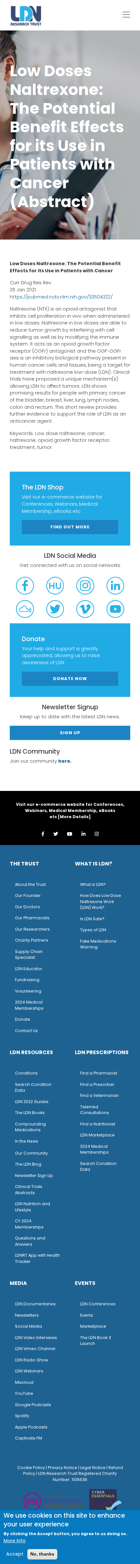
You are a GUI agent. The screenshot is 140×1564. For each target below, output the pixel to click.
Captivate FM (28, 1438)
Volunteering (28, 991)
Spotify (22, 1415)
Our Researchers (32, 929)
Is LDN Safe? (92, 919)
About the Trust (30, 884)
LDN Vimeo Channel (35, 1348)
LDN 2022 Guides (32, 1101)
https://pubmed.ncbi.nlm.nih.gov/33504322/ (61, 297)
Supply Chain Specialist (29, 954)
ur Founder (29, 895)
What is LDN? (93, 884)
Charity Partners (31, 940)
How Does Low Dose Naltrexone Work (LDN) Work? (100, 901)
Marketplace (93, 1326)
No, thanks (42, 1554)
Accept (14, 1554)
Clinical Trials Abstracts (28, 1189)
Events (86, 1315)
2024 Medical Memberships (29, 1005)
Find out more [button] (70, 527)
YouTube (24, 1393)
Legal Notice (92, 1467)
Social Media (28, 1326)
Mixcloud (24, 1382)
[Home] (26, 16)
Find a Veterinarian (99, 1095)
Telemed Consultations (94, 1110)
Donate (22, 1019)
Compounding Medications (30, 1127)
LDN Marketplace (97, 1135)
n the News (27, 1141)
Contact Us (26, 1030)
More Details (74, 816)
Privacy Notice (62, 1467)
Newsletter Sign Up (34, 1175)
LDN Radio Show (31, 1360)
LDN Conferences (98, 1304)
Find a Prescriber (97, 1084)
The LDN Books (30, 1112)
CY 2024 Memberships (29, 1224)
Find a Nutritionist (97, 1124)
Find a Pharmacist (98, 1073)
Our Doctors (27, 907)
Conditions (26, 1073)
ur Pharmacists (33, 918)
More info (15, 1540)
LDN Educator (28, 968)
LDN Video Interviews (36, 1337)
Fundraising (27, 979)
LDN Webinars (29, 1371)
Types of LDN (93, 930)
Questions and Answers (30, 1241)
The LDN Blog (28, 1164)
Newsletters (27, 1315)
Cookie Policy (31, 1467)
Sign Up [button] (70, 733)
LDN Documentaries (35, 1304)
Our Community (31, 1153)
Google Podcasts (33, 1404)
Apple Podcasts (31, 1427)
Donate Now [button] (70, 679)
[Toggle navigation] (126, 14)
